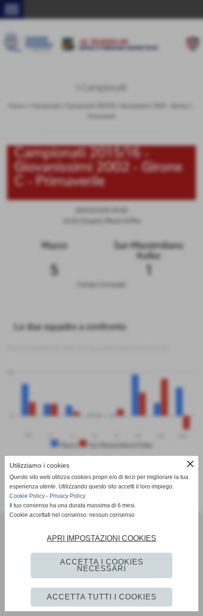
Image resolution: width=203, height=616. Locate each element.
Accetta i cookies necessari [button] (102, 565)
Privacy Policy (67, 496)
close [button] (190, 464)
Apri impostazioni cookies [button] (101, 538)
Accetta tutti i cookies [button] (102, 597)
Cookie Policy (27, 496)
